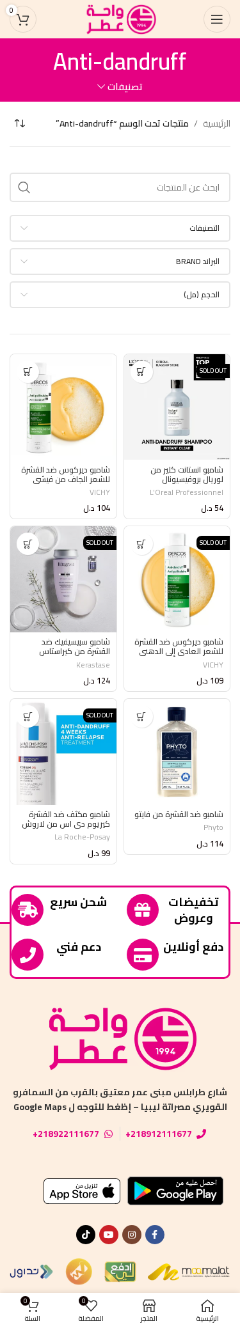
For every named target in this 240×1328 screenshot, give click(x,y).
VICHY (100, 492)
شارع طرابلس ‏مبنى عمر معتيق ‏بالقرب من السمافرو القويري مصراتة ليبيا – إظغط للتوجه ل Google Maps (120, 1099)
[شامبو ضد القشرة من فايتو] (177, 752)
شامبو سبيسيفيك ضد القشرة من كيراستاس (74, 646)
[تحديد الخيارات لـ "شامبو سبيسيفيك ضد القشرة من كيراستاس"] (28, 544)
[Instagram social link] (131, 1234)
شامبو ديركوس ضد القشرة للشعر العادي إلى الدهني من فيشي (178, 651)
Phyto (213, 827)
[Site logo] (120, 18)
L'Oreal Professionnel (186, 492)
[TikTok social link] (85, 1234)
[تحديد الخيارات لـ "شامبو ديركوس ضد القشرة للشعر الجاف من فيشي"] (28, 372)
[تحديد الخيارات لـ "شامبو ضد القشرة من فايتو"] (142, 716)
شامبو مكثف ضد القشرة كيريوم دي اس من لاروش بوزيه (66, 824)
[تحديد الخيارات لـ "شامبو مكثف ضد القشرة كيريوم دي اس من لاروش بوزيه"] (28, 716)
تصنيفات (125, 86)
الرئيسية (216, 123)
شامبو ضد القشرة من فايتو (178, 814)
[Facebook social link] (154, 1234)
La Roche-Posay (82, 836)
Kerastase (93, 664)
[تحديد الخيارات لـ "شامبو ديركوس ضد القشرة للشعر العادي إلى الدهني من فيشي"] (142, 544)
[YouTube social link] (108, 1234)
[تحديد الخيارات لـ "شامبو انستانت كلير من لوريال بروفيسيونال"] (142, 372)
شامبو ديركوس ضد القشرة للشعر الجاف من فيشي (65, 474)
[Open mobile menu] (217, 19)
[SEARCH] (24, 187)
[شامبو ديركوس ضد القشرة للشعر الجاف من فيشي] (63, 407)
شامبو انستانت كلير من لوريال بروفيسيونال (186, 474)
